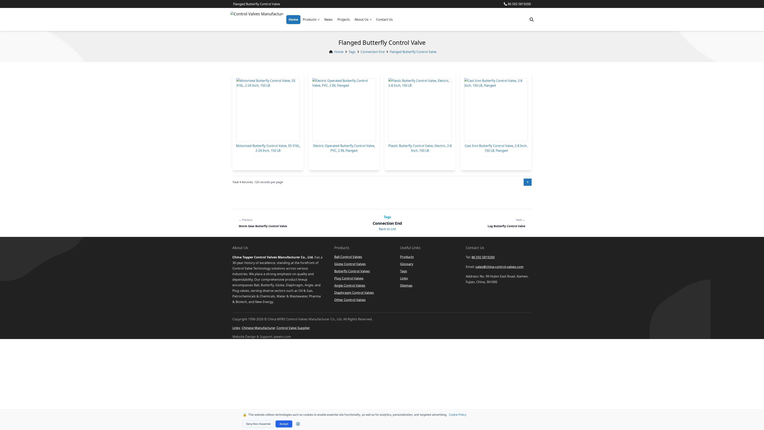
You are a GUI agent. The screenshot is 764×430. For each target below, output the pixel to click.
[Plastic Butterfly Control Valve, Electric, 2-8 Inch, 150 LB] (420, 110)
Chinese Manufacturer (258, 328)
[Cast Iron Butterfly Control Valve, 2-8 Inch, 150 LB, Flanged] (496, 110)
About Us (361, 19)
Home (293, 19)
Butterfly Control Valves (352, 271)
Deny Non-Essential (258, 423)
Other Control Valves (350, 300)
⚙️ (297, 423)
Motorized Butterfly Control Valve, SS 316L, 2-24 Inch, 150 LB (268, 148)
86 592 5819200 (519, 4)
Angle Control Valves (349, 285)
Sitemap (406, 285)
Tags (352, 52)
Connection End (373, 52)
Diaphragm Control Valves (354, 292)
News (328, 19)
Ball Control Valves (348, 257)
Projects (343, 19)
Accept (284, 423)
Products (310, 19)
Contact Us (384, 19)
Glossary (406, 264)
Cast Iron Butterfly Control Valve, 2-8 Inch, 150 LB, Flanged (496, 148)
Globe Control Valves (350, 264)
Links (404, 278)
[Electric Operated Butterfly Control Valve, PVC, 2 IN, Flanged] (344, 110)
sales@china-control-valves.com (499, 267)
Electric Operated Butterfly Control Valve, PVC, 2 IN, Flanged (344, 148)
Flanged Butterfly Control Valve (413, 52)
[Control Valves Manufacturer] (256, 19)
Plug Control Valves (348, 278)
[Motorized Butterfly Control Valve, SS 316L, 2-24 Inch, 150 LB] (268, 110)
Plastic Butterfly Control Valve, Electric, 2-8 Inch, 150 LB (420, 148)
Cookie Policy (457, 414)
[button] (319, 19)
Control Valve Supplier (293, 328)
